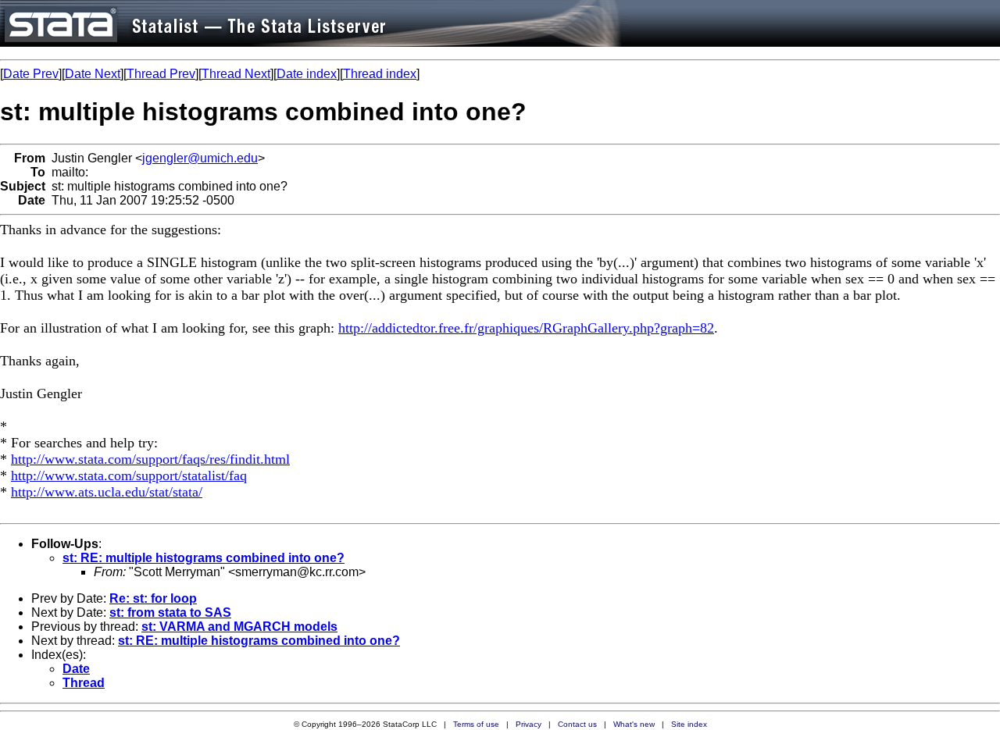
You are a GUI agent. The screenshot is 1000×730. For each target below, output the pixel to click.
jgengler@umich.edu (200, 158)
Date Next (92, 73)
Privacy (528, 724)
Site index (689, 724)
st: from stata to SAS (170, 612)
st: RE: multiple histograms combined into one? (203, 557)
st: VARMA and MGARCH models (239, 626)
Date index (307, 73)
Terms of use (476, 724)
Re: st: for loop (153, 598)
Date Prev (31, 73)
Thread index (379, 73)
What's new (634, 724)
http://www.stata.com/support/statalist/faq (129, 475)
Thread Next (236, 73)
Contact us (577, 724)
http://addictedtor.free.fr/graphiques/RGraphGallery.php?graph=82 (526, 328)
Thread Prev (161, 73)
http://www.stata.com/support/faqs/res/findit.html (150, 459)
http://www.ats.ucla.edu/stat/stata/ (106, 492)
